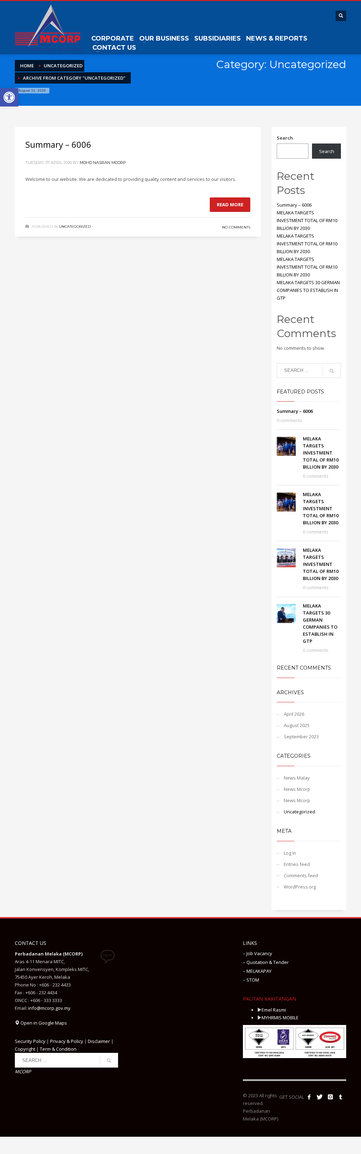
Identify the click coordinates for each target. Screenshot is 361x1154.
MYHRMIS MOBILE (280, 1017)
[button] (9, 97)
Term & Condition (58, 1049)
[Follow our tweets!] (319, 1097)
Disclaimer (99, 1041)
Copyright (25, 1049)
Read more (230, 204)
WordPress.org (300, 887)
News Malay (297, 778)
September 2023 (301, 736)
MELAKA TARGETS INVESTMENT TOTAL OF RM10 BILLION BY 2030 (307, 220)
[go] (332, 371)
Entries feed (297, 864)
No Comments (236, 227)
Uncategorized (75, 226)
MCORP (23, 1071)
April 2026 (294, 714)
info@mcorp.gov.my (49, 1008)
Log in (290, 853)
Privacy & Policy (66, 1041)
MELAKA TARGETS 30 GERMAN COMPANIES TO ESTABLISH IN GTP (308, 290)
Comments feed (301, 875)
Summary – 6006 (58, 144)
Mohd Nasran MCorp (103, 162)
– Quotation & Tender (266, 962)
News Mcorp (297, 789)
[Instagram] (330, 1097)
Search (285, 138)
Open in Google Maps (43, 1023)
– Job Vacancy (257, 953)
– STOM (251, 980)
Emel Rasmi (274, 1010)
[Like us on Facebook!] (309, 1097)
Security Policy (30, 1041)
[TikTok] (341, 1097)
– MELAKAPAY (257, 971)
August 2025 (297, 725)
